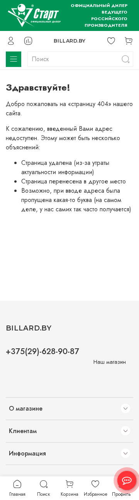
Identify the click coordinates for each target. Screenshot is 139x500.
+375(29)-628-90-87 (42, 351)
